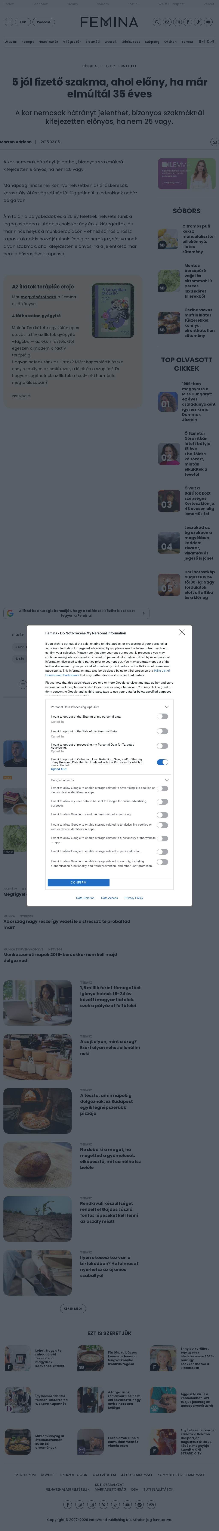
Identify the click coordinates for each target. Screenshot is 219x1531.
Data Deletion (85, 898)
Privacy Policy (133, 898)
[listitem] (109, 707)
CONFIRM (79, 882)
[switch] (162, 716)
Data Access (109, 898)
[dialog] (109, 765)
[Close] (183, 634)
